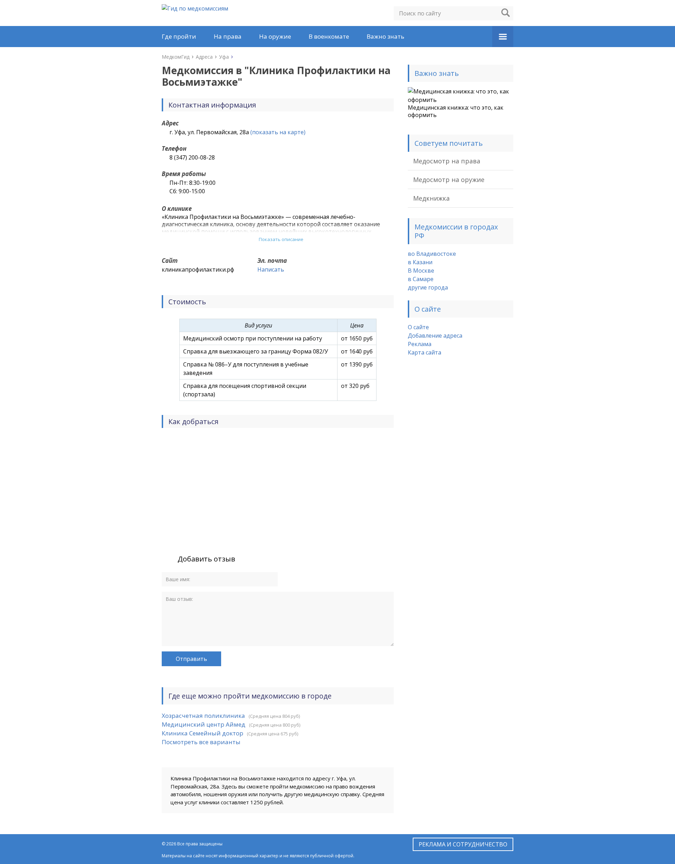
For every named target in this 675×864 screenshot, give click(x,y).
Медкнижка (431, 198)
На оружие (275, 36)
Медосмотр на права (446, 161)
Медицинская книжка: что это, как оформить (455, 111)
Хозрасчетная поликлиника (203, 716)
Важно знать (385, 36)
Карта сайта (424, 352)
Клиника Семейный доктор (202, 733)
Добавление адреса (435, 335)
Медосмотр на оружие (448, 179)
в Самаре (420, 279)
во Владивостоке (432, 254)
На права (228, 36)
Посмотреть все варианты (201, 742)
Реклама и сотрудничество (463, 844)
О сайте (418, 327)
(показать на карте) (278, 132)
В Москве (421, 270)
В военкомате (329, 36)
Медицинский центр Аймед (203, 724)
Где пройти (179, 36)
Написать (270, 269)
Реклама (419, 344)
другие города (428, 287)
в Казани (420, 262)
